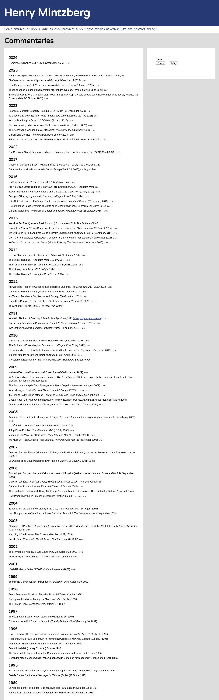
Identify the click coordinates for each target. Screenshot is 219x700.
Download (83, 390)
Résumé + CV (22, 29)
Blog (79, 29)
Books (35, 29)
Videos (88, 29)
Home (8, 29)
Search (152, 29)
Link (68, 63)
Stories (100, 29)
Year (159, 59)
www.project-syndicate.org (88, 318)
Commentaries (64, 29)
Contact (139, 29)
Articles (47, 29)
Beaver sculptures (119, 29)
